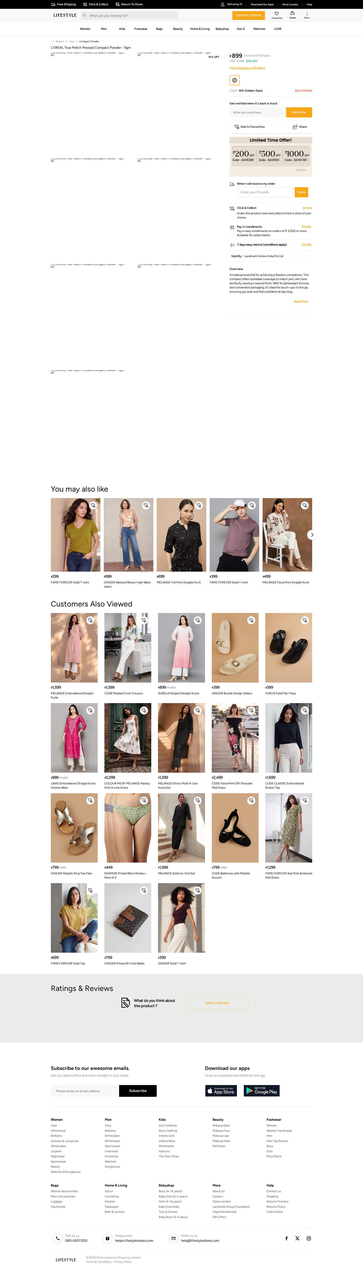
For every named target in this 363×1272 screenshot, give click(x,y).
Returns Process (277, 1201)
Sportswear (58, 1161)
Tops (54, 1125)
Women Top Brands (279, 1131)
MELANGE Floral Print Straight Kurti (286, 582)
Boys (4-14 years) (170, 1191)
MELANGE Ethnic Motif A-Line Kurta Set (178, 785)
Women (272, 1125)
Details (301, 170)
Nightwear (58, 1156)
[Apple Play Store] (221, 1091)
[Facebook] (286, 1238)
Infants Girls (167, 1136)
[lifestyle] (65, 15)
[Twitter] (298, 1238)
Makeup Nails (221, 1141)
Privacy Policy (123, 1262)
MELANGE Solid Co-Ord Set (176, 873)
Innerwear (111, 1151)
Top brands (58, 1207)
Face (71, 41)
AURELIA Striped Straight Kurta (178, 693)
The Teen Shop (169, 1156)
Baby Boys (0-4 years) (173, 1217)
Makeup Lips (221, 1136)
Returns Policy (276, 1207)
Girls (270, 1151)
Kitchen (110, 1201)
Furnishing (112, 1196)
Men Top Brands (277, 1141)
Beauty (60, 41)
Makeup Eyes (221, 1125)
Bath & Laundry (115, 1212)
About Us (219, 1191)
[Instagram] (309, 1238)
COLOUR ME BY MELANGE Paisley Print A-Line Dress (127, 785)
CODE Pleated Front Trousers (123, 693)
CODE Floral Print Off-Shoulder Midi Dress (232, 785)
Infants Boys (167, 1141)
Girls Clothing (168, 1125)
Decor (109, 1191)
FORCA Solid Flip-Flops (280, 693)
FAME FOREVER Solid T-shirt (70, 582)
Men (269, 1136)
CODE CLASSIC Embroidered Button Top (284, 785)
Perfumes (219, 1146)
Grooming (111, 1156)
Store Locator (222, 1201)
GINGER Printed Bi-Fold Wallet (124, 963)
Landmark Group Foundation (231, 1207)
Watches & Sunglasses (66, 1172)
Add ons (164, 1151)
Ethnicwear (58, 1131)
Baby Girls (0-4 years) (173, 1196)
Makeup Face (221, 1131)
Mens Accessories (63, 1196)
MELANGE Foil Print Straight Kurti (179, 582)
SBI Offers (219, 1217)
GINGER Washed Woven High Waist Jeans (127, 584)
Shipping (272, 1196)
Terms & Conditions (99, 1262)
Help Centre (275, 1212)
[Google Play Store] (262, 1091)
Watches (110, 1161)
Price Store (274, 1156)
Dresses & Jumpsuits (65, 1141)
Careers (218, 1196)
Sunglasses (112, 1166)
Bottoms (56, 1136)
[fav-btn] (93, 505)
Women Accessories (64, 1191)
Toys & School (168, 1212)
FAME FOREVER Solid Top (68, 963)
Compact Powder (89, 41)
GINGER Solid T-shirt (172, 963)
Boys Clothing (168, 1131)
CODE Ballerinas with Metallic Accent (231, 875)
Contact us (274, 1191)
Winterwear (58, 1146)
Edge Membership (225, 1212)
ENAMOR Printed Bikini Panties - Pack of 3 (125, 875)
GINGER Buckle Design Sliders (232, 693)
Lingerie (56, 1151)
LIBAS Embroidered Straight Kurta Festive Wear (73, 785)
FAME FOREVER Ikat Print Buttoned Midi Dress (288, 875)
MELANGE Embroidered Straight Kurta (72, 695)
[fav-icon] (277, 14)
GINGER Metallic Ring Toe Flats (71, 873)
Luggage (56, 1201)
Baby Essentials (169, 1207)
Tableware (111, 1207)
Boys (270, 1146)
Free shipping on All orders (247, 68)
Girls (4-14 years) (170, 1201)
